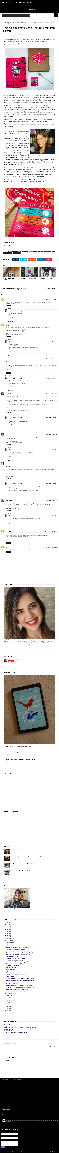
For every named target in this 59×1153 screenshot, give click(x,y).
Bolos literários (10, 969)
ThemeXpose (9, 1151)
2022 (6, 924)
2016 (6, 935)
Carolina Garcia (10, 393)
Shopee (29, 2)
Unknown (8, 325)
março (8, 999)
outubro (9, 940)
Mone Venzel (9, 531)
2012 (6, 1010)
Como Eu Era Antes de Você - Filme (15, 991)
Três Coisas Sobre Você (21, 22)
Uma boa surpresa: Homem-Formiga (16, 974)
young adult (33, 22)
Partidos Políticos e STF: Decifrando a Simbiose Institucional (20, 1027)
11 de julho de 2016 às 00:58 (51, 463)
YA (28, 22)
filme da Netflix (5, 1117)
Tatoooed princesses (12, 956)
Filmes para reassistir (12, 973)
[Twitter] (57, 1151)
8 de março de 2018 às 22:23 (51, 547)
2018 (6, 931)
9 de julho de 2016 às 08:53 (51, 299)
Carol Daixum (9, 500)
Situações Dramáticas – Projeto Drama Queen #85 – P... (21, 980)
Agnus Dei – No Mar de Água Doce (15, 949)
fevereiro (9, 1000)
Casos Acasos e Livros (15, 311)
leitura (44, 21)
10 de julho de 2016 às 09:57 (51, 434)
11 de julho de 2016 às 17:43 (51, 500)
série (3, 1126)
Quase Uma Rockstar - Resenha (9, 279)
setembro (9, 942)
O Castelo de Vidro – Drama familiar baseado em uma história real (28, 856)
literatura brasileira (6, 1121)
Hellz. (7, 464)
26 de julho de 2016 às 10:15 (51, 417)
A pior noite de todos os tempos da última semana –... (21, 971)
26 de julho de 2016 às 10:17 (51, 483)
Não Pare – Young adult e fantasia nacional (18, 954)
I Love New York (20, 2)
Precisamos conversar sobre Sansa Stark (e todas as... (21, 953)
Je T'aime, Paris (10, 2)
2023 (6, 922)
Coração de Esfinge (9, 1026)
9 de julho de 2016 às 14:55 (51, 358)
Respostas (8, 308)
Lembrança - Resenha (45, 278)
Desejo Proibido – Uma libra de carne (16, 958)
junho (8, 993)
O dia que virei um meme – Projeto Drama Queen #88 (21, 951)
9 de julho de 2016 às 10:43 (51, 325)
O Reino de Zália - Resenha (28, 278)
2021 (6, 926)
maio (8, 995)
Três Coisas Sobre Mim (12, 984)
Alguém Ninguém (11, 21)
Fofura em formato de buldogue (15, 960)
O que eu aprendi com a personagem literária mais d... (21, 962)
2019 (6, 929)
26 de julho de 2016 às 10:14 (51, 341)
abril (8, 997)
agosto (9, 944)
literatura (4, 1119)
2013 (6, 1008)
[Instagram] (52, 1151)
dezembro (9, 936)
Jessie (31, 21)
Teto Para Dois (8, 1024)
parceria (53, 21)
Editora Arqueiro (20, 21)
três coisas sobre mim (9, 22)
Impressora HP (8, 1030)
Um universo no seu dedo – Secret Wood (17, 989)
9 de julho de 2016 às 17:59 (51, 393)
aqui (11, 43)
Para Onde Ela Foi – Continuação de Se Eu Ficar (23, 849)
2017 (6, 933)
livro (48, 21)
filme (3, 1114)
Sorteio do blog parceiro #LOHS (15, 963)
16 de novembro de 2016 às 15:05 (50, 531)
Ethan (27, 21)
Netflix (3, 1112)
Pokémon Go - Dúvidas (12, 965)
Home (2, 2)
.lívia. (7, 434)
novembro (9, 938)
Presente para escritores (13, 982)
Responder (8, 305)
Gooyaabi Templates (24, 1151)
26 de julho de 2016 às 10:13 (51, 310)
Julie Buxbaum (37, 21)
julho (8, 946)
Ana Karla (8, 299)
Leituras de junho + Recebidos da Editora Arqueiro (20, 987)
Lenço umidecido (8, 1029)
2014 (6, 1006)
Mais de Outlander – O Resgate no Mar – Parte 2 (19, 985)
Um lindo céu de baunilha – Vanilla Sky (20, 870)
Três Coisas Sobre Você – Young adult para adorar (20, 978)
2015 (6, 1005)
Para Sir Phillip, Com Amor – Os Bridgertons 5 (22, 863)
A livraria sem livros (11, 967)
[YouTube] (50, 1151)
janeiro (9, 1002)
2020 (6, 928)
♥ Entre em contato (8, 1060)
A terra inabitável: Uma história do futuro (15, 1032)
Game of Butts (10, 976)
